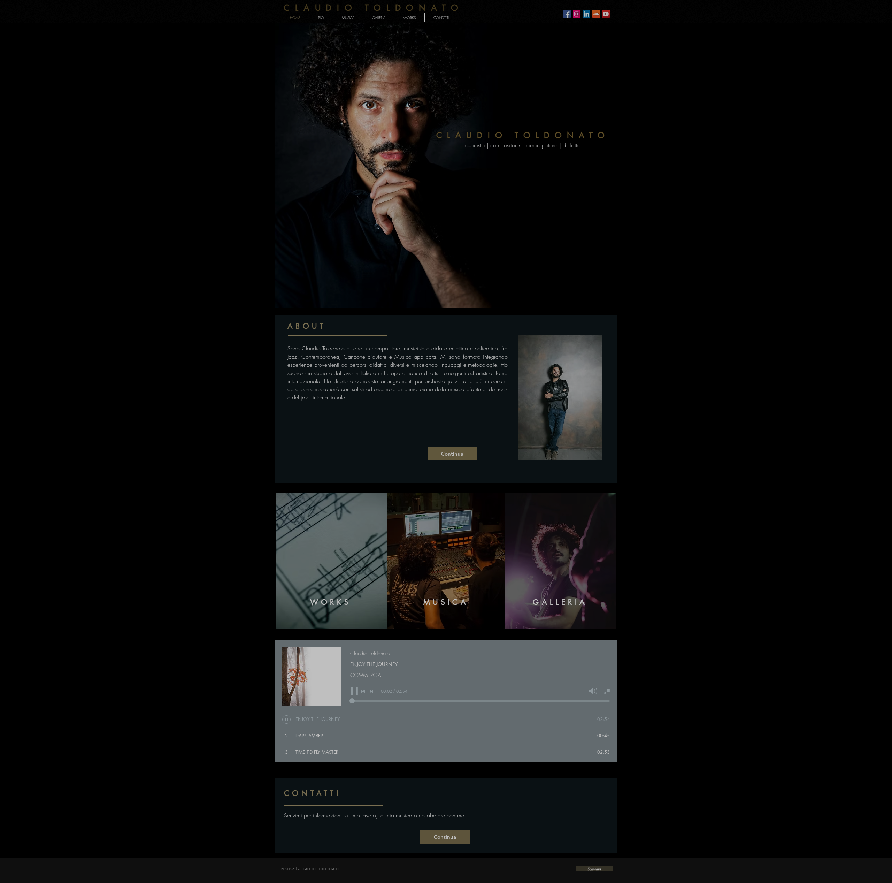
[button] (863, 27)
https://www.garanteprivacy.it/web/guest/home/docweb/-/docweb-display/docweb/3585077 (451, 453)
